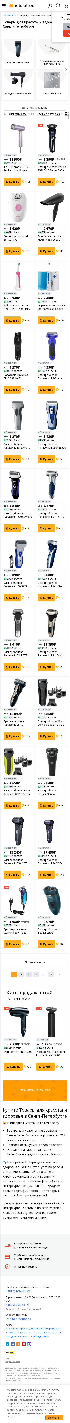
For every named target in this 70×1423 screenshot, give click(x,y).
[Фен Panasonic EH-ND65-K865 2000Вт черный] (52, 207)
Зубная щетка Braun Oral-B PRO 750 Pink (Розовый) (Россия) (16, 307)
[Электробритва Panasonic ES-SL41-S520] (52, 484)
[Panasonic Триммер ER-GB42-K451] (18, 346)
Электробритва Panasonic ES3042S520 (52, 445)
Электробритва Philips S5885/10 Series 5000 (52, 168)
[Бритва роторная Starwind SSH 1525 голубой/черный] (18, 900)
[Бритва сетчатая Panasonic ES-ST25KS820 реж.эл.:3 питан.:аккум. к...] (18, 692)
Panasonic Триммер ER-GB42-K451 (16, 376)
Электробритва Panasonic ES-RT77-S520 (16, 653)
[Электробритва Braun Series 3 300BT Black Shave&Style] (52, 692)
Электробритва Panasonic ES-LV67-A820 (50, 861)
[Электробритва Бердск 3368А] (52, 762)
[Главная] (8, 15)
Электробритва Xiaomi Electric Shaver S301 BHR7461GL (50, 1053)
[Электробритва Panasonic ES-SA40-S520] (18, 415)
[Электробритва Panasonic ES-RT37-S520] (52, 554)
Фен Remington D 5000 (18, 1051)
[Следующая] (59, 974)
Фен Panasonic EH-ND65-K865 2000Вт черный (50, 238)
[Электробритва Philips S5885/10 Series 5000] (52, 138)
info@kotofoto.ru (18, 1319)
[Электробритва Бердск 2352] (52, 900)
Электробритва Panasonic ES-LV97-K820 (16, 861)
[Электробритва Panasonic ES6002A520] (18, 484)
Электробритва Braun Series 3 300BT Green (17, 792)
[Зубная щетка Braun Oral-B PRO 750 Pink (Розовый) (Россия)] (18, 277)
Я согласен (54, 1417)
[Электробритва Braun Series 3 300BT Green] (18, 762)
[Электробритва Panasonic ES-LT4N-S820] (52, 623)
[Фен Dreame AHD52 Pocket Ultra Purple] (18, 138)
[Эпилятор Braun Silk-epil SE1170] (18, 207)
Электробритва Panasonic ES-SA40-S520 (16, 445)
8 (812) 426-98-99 (18, 1291)
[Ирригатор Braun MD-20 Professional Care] (52, 277)
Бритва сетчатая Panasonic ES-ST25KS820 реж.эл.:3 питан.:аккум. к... (16, 723)
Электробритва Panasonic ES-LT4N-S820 (50, 653)
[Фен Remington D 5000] (19, 1022)
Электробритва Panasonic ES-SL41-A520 (50, 376)
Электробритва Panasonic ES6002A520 (18, 515)
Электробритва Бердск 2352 (47, 931)
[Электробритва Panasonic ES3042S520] (52, 415)
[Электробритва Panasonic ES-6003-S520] (18, 554)
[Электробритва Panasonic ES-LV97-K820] (18, 831)
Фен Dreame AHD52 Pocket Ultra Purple (16, 168)
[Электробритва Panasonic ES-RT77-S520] (18, 623)
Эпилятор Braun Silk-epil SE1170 (16, 238)
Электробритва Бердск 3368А (47, 792)
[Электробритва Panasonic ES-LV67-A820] (52, 831)
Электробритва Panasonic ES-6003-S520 (16, 584)
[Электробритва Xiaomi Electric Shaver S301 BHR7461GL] (51, 1022)
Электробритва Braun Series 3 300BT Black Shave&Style (52, 723)
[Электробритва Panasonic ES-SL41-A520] (52, 346)
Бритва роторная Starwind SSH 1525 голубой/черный (15, 931)
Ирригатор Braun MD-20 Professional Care (52, 307)
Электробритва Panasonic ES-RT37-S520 (50, 584)
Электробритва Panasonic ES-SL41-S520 (50, 515)
